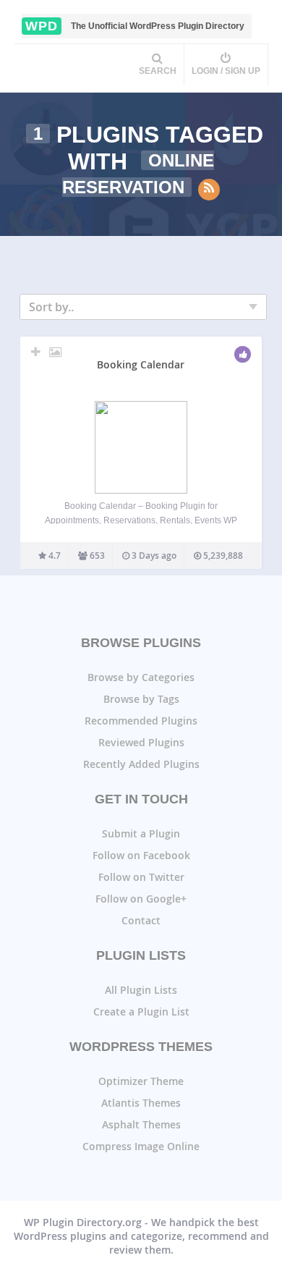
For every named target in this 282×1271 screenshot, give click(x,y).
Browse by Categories (141, 677)
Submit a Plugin (141, 833)
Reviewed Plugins (141, 742)
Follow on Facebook (141, 855)
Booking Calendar (140, 364)
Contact (141, 920)
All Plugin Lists (141, 990)
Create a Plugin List (141, 1011)
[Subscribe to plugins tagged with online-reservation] (209, 189)
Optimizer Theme (141, 1081)
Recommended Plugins (141, 720)
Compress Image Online (141, 1146)
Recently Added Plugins (141, 764)
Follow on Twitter (141, 877)
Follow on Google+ (141, 898)
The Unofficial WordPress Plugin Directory (134, 26)
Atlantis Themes (141, 1103)
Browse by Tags (141, 699)
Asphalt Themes (141, 1124)
